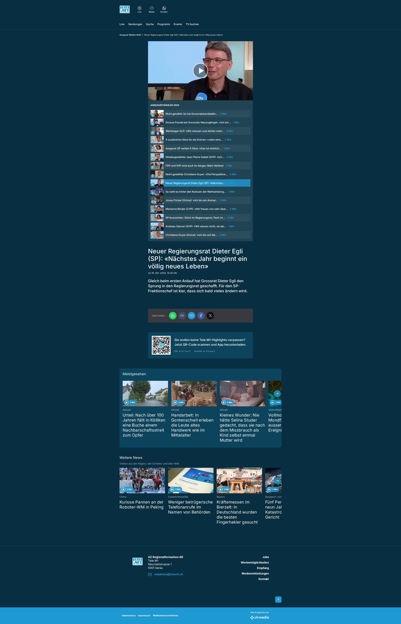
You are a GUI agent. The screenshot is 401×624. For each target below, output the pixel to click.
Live (122, 24)
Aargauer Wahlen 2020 (130, 35)
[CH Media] (259, 617)
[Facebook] (201, 315)
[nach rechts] (277, 393)
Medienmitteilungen (255, 573)
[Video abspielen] (200, 70)
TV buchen (192, 24)
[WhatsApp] (173, 315)
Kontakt (263, 579)
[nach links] (123, 393)
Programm (163, 24)
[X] (210, 315)
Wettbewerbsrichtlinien (165, 615)
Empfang (263, 568)
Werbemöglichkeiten (255, 562)
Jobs (265, 557)
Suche (150, 24)
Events (178, 24)
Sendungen (135, 24)
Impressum (144, 615)
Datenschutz (129, 615)
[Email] (191, 315)
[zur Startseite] (125, 9)
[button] (182, 315)
